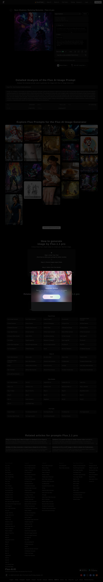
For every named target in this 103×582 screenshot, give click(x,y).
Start (51, 297)
